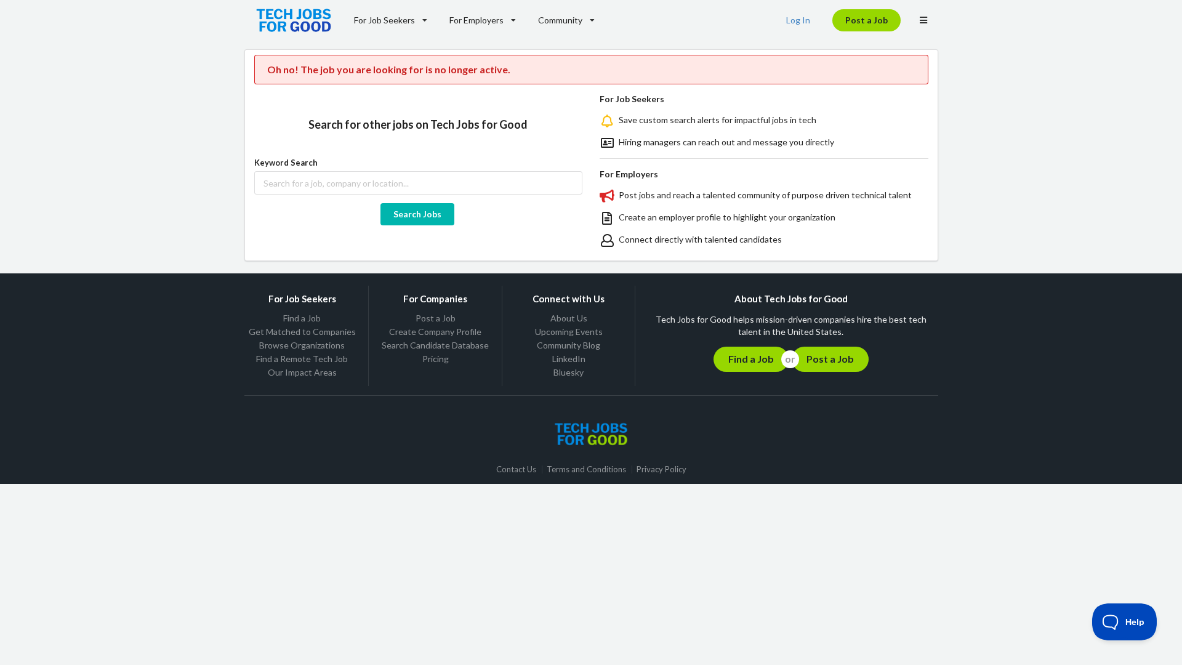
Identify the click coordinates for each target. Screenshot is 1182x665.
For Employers (476, 20)
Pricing (435, 358)
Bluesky (568, 372)
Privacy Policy (661, 469)
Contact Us (516, 469)
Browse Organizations (302, 345)
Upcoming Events (569, 331)
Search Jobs (417, 214)
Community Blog (568, 345)
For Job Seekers (384, 20)
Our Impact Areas (302, 372)
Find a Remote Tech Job (302, 358)
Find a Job (302, 318)
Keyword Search (286, 162)
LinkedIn (568, 358)
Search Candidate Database (435, 345)
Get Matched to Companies (302, 331)
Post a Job (866, 20)
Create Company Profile (435, 331)
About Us (568, 318)
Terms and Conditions (586, 469)
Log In (798, 20)
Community (560, 20)
